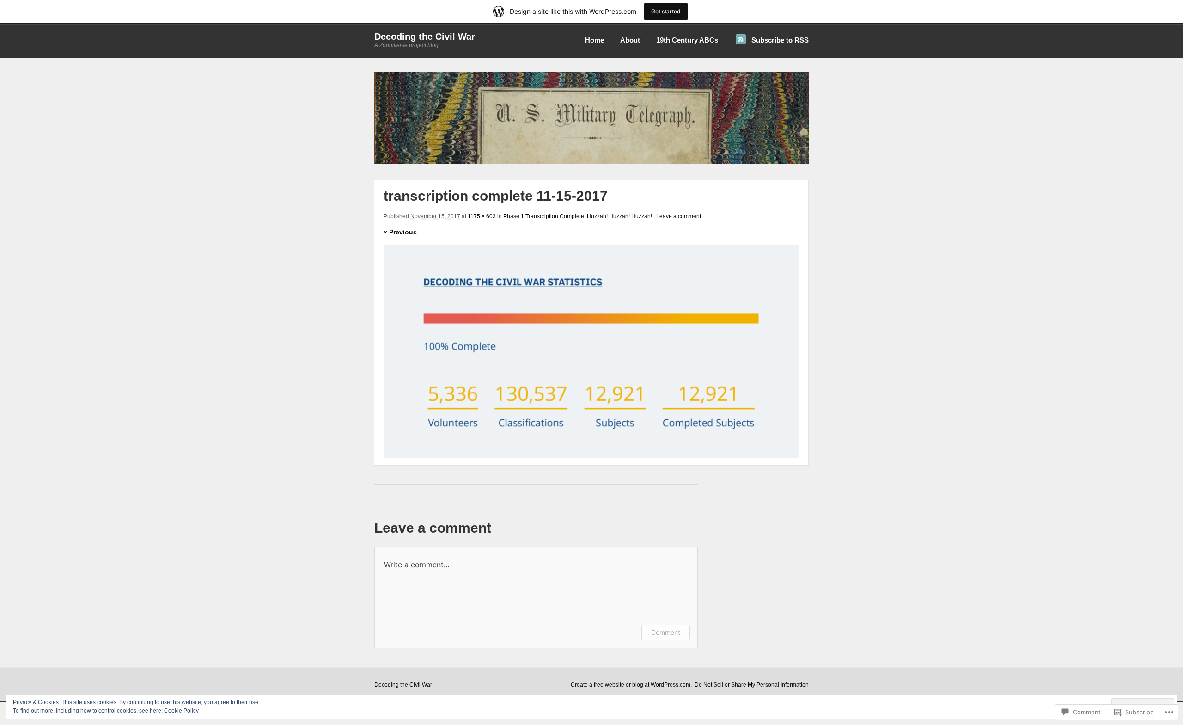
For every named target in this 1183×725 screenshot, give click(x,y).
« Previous (400, 232)
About (630, 40)
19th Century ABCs (687, 40)
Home (594, 40)
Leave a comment (678, 216)
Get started (666, 11)
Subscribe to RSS (780, 40)
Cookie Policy (181, 710)
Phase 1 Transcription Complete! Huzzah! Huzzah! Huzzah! (577, 216)
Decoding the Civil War (424, 36)
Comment (665, 632)
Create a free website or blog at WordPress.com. (631, 685)
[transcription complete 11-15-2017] (591, 351)
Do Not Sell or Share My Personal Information (752, 685)
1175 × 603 (482, 216)
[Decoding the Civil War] (591, 162)
